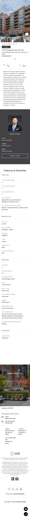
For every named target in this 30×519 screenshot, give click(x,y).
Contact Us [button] (15, 396)
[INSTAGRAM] (13, 489)
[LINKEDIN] (17, 489)
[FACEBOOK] (9, 489)
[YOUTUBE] (20, 489)
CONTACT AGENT (15, 155)
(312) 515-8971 (6, 145)
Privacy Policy (21, 501)
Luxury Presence (18, 494)
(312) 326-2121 (8, 423)
